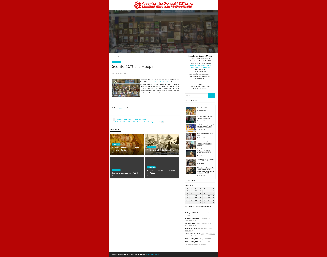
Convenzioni (123, 56)
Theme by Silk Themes (152, 254)
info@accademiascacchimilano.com (200, 67)
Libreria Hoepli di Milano (162, 82)
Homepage (114, 56)
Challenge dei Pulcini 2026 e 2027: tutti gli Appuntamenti (204, 151)
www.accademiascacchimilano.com (200, 65)
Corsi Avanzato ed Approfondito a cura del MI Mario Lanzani (205, 160)
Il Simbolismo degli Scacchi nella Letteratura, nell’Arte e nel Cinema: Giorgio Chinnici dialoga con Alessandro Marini (205, 170)
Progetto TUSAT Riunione (207, 239)
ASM (116, 73)
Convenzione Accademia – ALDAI (125, 173)
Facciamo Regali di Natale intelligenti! (161, 150)
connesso (122, 108)
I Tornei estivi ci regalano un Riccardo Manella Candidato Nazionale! (204, 144)
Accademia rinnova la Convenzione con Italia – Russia (125, 149)
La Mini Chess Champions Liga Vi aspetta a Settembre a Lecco (205, 126)
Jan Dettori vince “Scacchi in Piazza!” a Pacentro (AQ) (204, 117)
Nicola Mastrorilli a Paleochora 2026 (205, 134)
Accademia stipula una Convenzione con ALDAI (161, 172)
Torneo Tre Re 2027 (202, 108)
